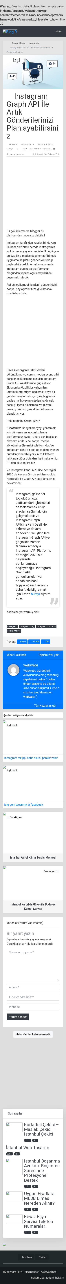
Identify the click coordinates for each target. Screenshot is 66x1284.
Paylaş (23, 642)
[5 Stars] (42, 154)
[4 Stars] (40, 154)
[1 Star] (33, 154)
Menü (58, 31)
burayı (35, 594)
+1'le (46, 642)
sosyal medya (14, 631)
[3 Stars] (38, 154)
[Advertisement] (33, 193)
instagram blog (26, 626)
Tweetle (35, 642)
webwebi (13, 144)
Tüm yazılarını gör (45, 705)
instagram (42, 144)
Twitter (42, 1257)
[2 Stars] (35, 154)
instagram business (46, 626)
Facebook (27, 1257)
